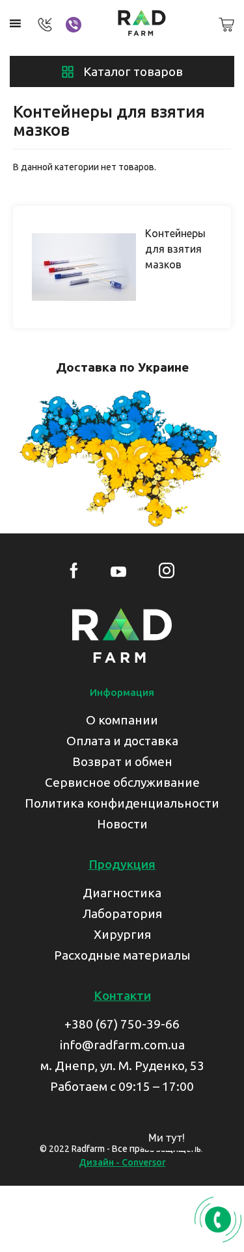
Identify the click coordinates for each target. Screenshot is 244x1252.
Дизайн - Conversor (122, 1162)
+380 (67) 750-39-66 (122, 1024)
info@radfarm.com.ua (122, 1045)
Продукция (122, 864)
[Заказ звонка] (218, 1220)
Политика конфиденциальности (122, 803)
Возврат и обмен (122, 761)
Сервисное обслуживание (122, 782)
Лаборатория (122, 913)
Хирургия (122, 934)
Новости (122, 824)
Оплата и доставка (122, 741)
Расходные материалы (122, 955)
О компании (122, 720)
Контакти (122, 995)
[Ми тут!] (214, 1142)
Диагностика (122, 893)
